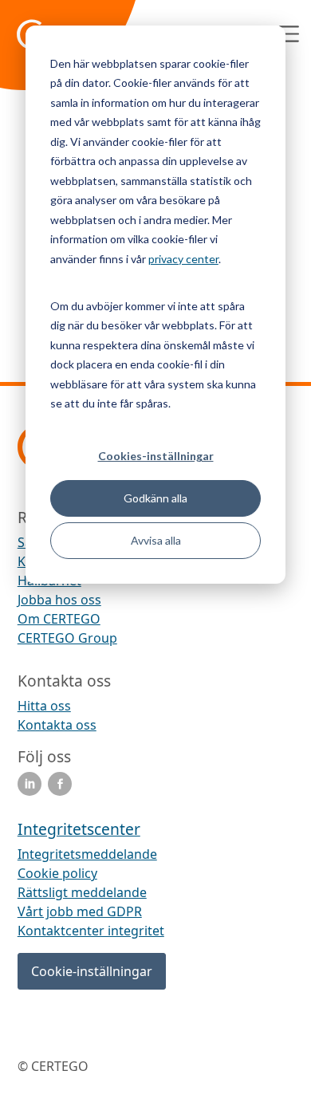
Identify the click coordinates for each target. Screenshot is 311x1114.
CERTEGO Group (67, 638)
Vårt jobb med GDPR (80, 911)
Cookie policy (57, 873)
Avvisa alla (156, 540)
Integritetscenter (79, 829)
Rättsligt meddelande (82, 892)
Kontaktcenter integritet (91, 930)
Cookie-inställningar (91, 971)
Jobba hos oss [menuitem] (59, 599)
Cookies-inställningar (156, 456)
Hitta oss (44, 705)
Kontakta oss (57, 725)
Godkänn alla (155, 498)
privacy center (183, 259)
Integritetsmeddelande (87, 854)
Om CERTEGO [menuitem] (59, 619)
